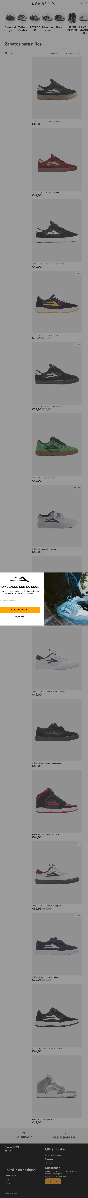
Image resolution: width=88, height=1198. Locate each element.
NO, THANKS (19, 617)
